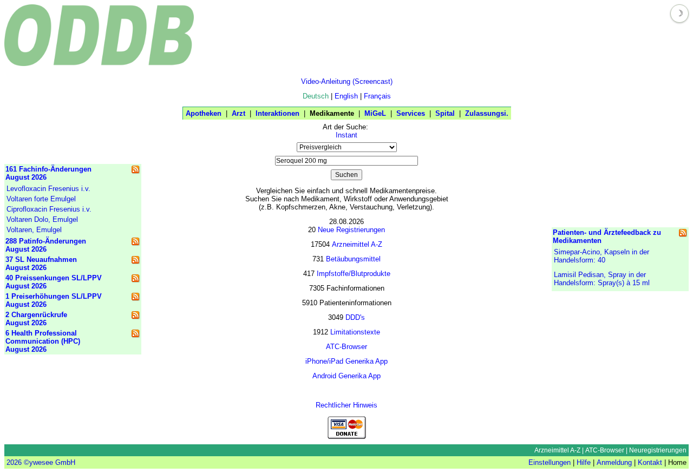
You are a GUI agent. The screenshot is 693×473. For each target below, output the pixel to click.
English (346, 96)
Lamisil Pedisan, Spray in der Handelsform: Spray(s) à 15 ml (602, 279)
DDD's (355, 317)
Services (410, 113)
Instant (346, 135)
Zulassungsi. (486, 113)
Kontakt (650, 462)
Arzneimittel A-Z (357, 244)
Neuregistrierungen (658, 450)
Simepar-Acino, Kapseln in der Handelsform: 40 (601, 256)
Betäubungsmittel (353, 259)
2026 (14, 462)
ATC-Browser (346, 347)
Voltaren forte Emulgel (41, 199)
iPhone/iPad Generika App (346, 361)
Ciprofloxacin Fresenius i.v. (48, 209)
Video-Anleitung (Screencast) (347, 81)
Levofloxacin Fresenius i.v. (48, 189)
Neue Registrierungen (351, 230)
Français (377, 96)
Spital (445, 113)
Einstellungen (549, 462)
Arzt (238, 113)
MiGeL (375, 113)
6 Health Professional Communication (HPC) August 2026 (42, 341)
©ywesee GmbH (48, 462)
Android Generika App (346, 376)
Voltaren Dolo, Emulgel (42, 219)
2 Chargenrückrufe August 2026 (36, 319)
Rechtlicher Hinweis (346, 405)
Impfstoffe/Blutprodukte (353, 274)
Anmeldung (614, 462)
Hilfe (584, 462)
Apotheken (203, 113)
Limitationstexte (355, 332)
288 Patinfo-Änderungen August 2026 (45, 245)
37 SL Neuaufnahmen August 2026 (41, 263)
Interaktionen (277, 113)
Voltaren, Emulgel (34, 230)
